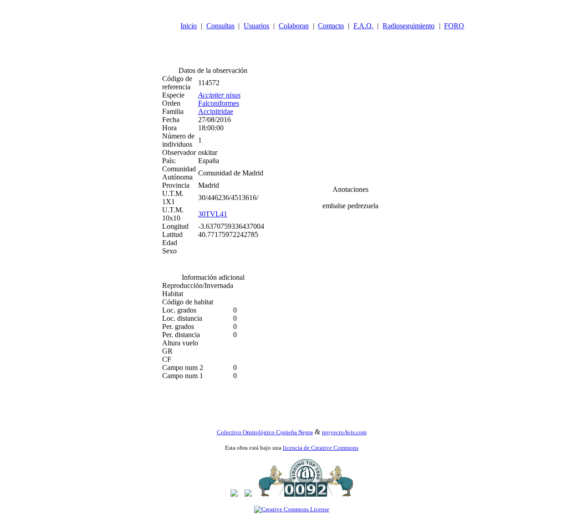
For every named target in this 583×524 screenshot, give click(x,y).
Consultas (220, 26)
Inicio (188, 26)
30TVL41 (212, 214)
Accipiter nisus (219, 95)
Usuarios (256, 26)
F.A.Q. (363, 26)
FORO (454, 26)
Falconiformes (218, 103)
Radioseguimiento (409, 26)
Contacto (331, 26)
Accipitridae (215, 111)
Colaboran (294, 26)
